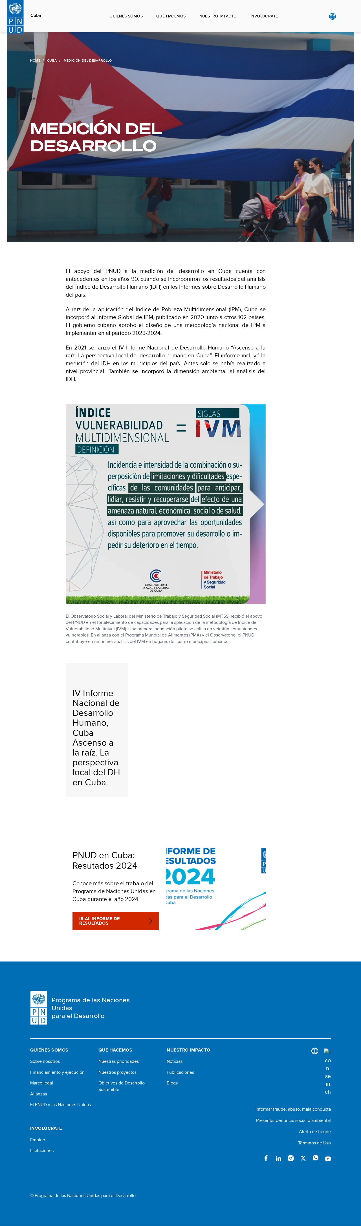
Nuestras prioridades (118, 1061)
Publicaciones (180, 1072)
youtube (328, 1158)
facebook (266, 1158)
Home (35, 60)
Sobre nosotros (45, 1061)
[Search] (327, 1072)
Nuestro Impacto (218, 16)
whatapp (315, 1158)
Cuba (35, 15)
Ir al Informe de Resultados (99, 920)
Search (343, 16)
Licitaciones (42, 1150)
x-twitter (303, 1158)
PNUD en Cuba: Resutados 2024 (104, 860)
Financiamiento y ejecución (57, 1072)
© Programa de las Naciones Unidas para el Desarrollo (83, 1196)
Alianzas (38, 1094)
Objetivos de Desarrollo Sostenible (121, 1086)
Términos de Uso (314, 1143)
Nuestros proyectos (117, 1072)
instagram (291, 1158)
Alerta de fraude (315, 1131)
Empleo (37, 1140)
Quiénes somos (125, 16)
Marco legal (41, 1083)
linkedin (278, 1158)
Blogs (172, 1083)
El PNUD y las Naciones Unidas (60, 1105)
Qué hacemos (171, 16)
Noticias (174, 1061)
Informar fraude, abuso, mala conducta (293, 1109)
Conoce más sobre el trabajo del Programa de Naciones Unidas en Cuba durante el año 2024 (114, 891)
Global (332, 16)
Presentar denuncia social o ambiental (293, 1120)
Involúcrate (264, 16)
